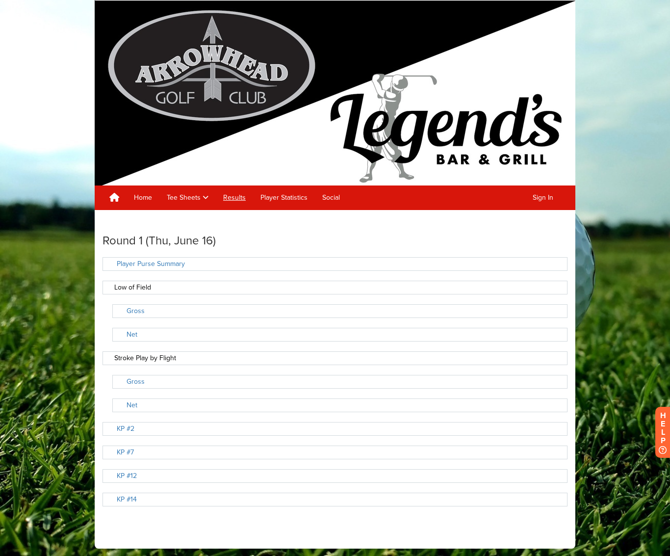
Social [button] (331, 197)
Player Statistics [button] (284, 197)
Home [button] (143, 197)
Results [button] (234, 197)
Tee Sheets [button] (185, 197)
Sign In (543, 197)
